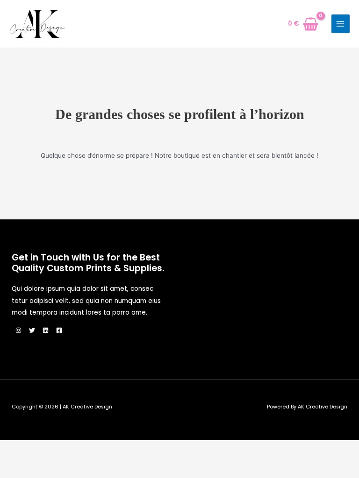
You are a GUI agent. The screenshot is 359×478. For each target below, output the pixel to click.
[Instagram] (18, 330)
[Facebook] (59, 330)
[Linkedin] (45, 330)
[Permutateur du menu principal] (340, 23)
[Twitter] (32, 330)
